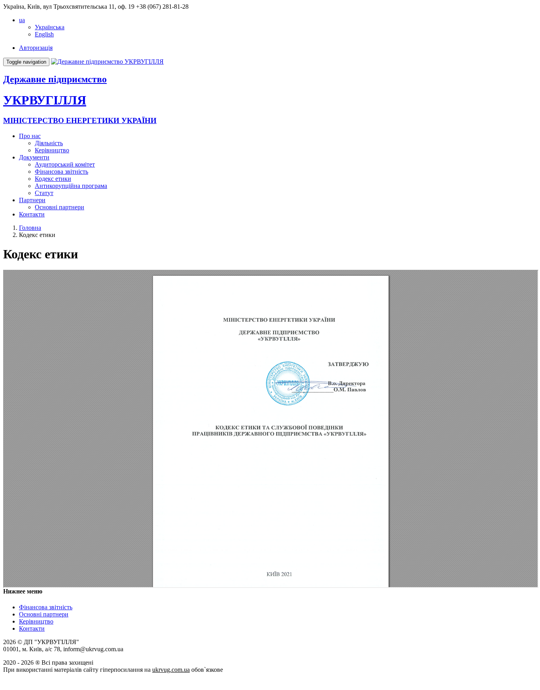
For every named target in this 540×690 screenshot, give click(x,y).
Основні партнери (59, 207)
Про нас (30, 136)
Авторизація (36, 47)
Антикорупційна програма (71, 185)
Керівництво (52, 150)
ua (22, 20)
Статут (44, 193)
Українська (49, 27)
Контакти (32, 214)
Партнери (32, 200)
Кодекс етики (53, 178)
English (44, 34)
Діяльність (49, 143)
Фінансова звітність (61, 171)
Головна (30, 227)
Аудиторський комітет (65, 164)
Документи (34, 157)
